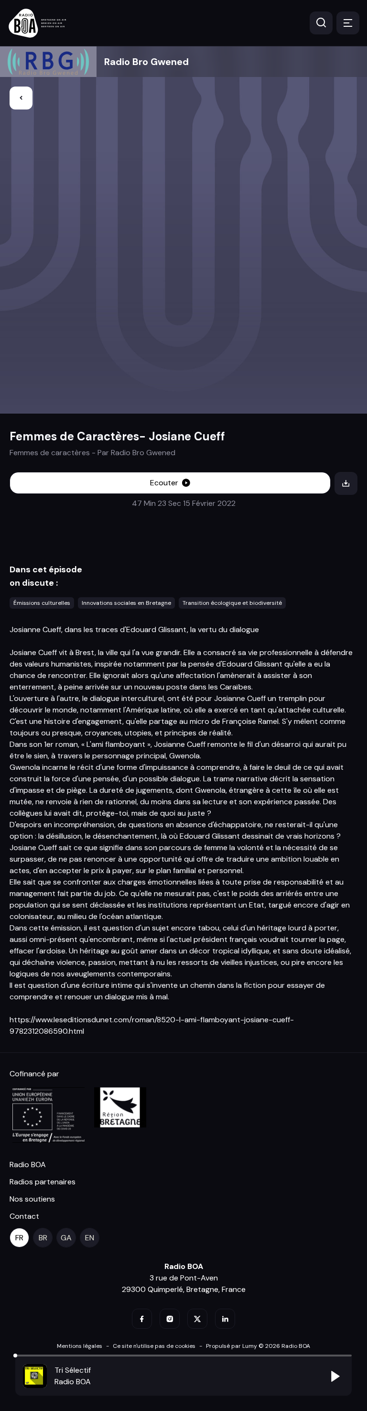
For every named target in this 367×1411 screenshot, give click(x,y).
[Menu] (347, 22)
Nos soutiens (32, 1199)
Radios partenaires (43, 1182)
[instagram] (170, 1319)
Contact (24, 1216)
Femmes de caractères (50, 453)
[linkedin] (225, 1319)
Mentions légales (79, 1346)
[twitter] (197, 1319)
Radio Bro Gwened (146, 61)
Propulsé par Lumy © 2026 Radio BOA (258, 1346)
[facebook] (142, 1319)
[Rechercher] (321, 22)
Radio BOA (28, 1164)
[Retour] (21, 98)
